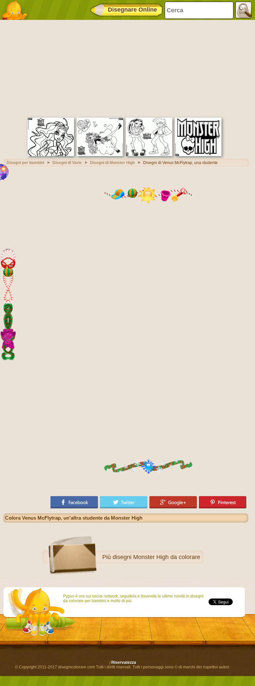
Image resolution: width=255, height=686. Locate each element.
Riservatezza (123, 662)
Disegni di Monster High (112, 162)
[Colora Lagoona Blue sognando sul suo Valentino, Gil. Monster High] (100, 154)
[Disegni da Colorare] (17, 10)
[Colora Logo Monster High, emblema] (198, 154)
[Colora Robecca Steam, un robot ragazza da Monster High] (51, 154)
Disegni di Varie (67, 162)
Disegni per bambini (25, 162)
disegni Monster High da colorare (156, 557)
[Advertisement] (126, 68)
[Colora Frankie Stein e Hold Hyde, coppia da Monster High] (149, 154)
